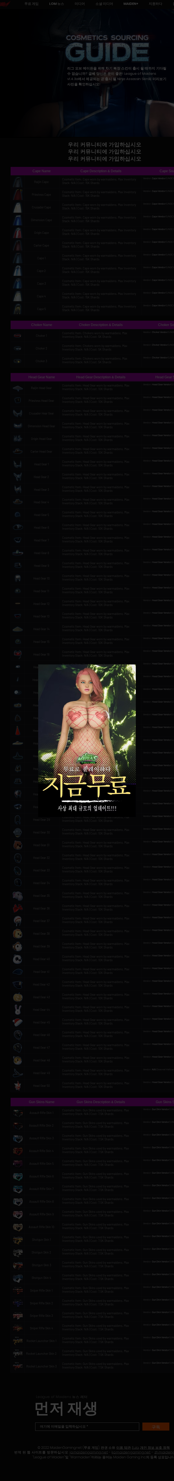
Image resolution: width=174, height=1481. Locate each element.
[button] (129, 671)
